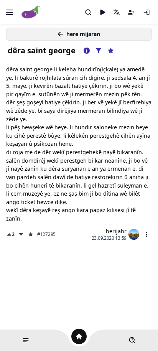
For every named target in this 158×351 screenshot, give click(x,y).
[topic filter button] (98, 50)
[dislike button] (21, 234)
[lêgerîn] (88, 12)
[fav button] (31, 234)
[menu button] (146, 234)
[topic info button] (87, 51)
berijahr (116, 231)
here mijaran (83, 34)
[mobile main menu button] (10, 12)
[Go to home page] (31, 12)
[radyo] (102, 12)
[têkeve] (146, 12)
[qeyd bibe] (131, 12)
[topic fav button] (111, 50)
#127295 (46, 234)
